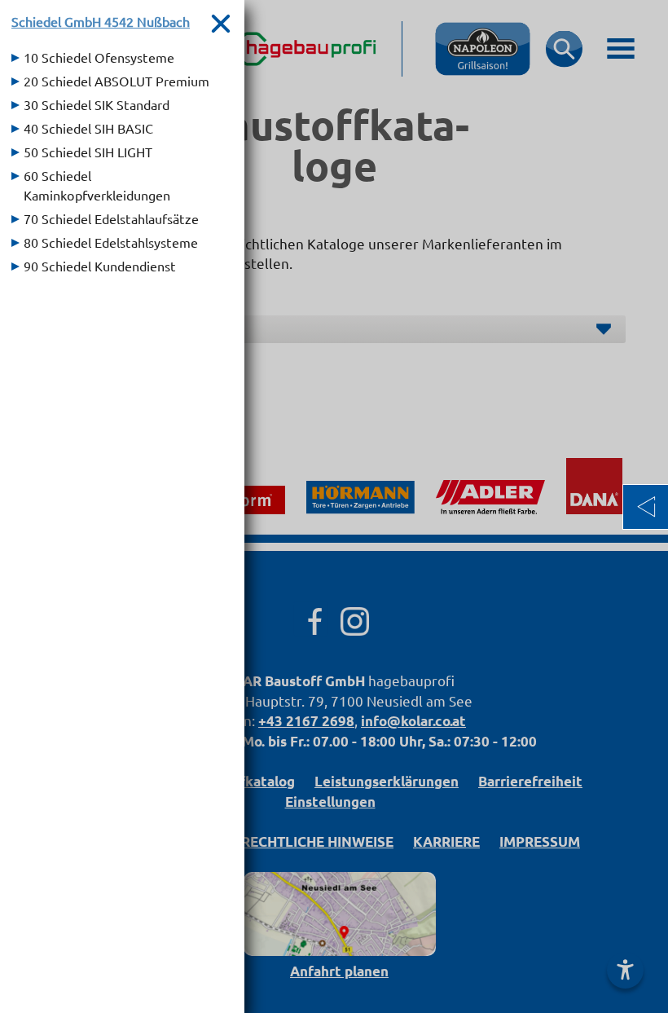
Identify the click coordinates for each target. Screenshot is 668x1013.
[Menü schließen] (221, 23)
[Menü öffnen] (645, 507)
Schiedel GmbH (100, 21)
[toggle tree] (122, 57)
